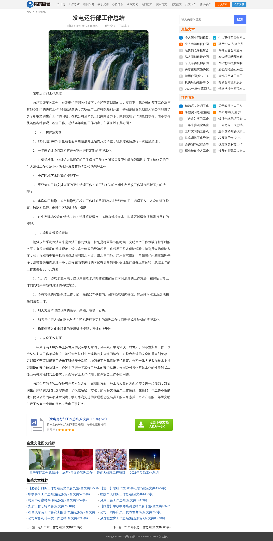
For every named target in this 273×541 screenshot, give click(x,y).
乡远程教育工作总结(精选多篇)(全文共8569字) (132, 518)
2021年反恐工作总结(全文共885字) (147, 527)
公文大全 (190, 4)
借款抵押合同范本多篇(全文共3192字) (243, 88)
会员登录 (222, 4)
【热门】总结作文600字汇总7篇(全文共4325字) (133, 488)
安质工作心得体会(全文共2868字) (51, 506)
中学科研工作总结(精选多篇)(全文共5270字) (59, 494)
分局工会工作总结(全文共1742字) (123, 500)
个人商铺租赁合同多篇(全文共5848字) (210, 44)
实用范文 (161, 4)
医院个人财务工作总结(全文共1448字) (126, 494)
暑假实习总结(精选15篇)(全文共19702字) (212, 112)
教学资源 (103, 4)
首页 (29, 11)
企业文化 (132, 4)
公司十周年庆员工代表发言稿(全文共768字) (130, 512)
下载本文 (124, 25)
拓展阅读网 (130, 536)
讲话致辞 (205, 4)
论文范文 (176, 4)
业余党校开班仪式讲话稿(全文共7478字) (245, 131)
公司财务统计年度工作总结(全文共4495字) (58, 518)
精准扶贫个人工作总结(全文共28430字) (211, 150)
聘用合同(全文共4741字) (201, 76)
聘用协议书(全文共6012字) (236, 44)
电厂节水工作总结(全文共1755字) (60, 527)
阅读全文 (110, 25)
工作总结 (74, 4)
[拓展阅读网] (38, 4)
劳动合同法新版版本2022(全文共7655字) (245, 82)
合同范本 (146, 4)
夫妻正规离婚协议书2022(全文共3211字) (212, 69)
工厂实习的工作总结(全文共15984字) (209, 131)
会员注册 (239, 4)
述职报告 (88, 4)
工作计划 (59, 4)
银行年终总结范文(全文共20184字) (241, 118)
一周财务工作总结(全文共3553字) (240, 125)
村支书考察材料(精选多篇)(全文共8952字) (57, 500)
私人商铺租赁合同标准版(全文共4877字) (211, 56)
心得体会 (117, 4)
